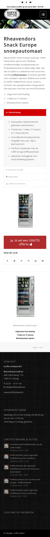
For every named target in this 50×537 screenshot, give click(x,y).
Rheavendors (20, 38)
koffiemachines (19, 74)
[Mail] (30, 2)
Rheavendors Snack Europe (25, 325)
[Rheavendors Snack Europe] (25, 297)
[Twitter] (22, 2)
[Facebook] (26, 2)
